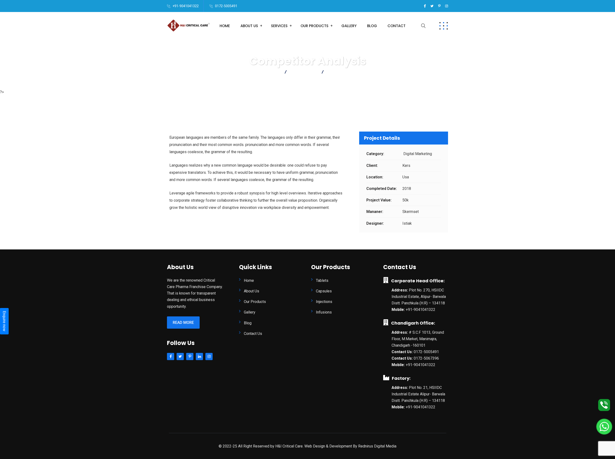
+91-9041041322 (185, 6)
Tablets (322, 280)
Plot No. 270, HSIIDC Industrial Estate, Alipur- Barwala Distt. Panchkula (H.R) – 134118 (419, 296)
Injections (324, 301)
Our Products (314, 25)
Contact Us (253, 333)
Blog (372, 25)
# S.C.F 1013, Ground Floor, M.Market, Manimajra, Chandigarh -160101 (418, 339)
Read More (183, 322)
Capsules (324, 291)
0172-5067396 (426, 358)
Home (225, 25)
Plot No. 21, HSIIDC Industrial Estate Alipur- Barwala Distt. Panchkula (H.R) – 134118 (418, 394)
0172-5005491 (226, 6)
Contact (396, 25)
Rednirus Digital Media (377, 446)
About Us (249, 25)
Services (279, 25)
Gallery (349, 25)
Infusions (324, 312)
